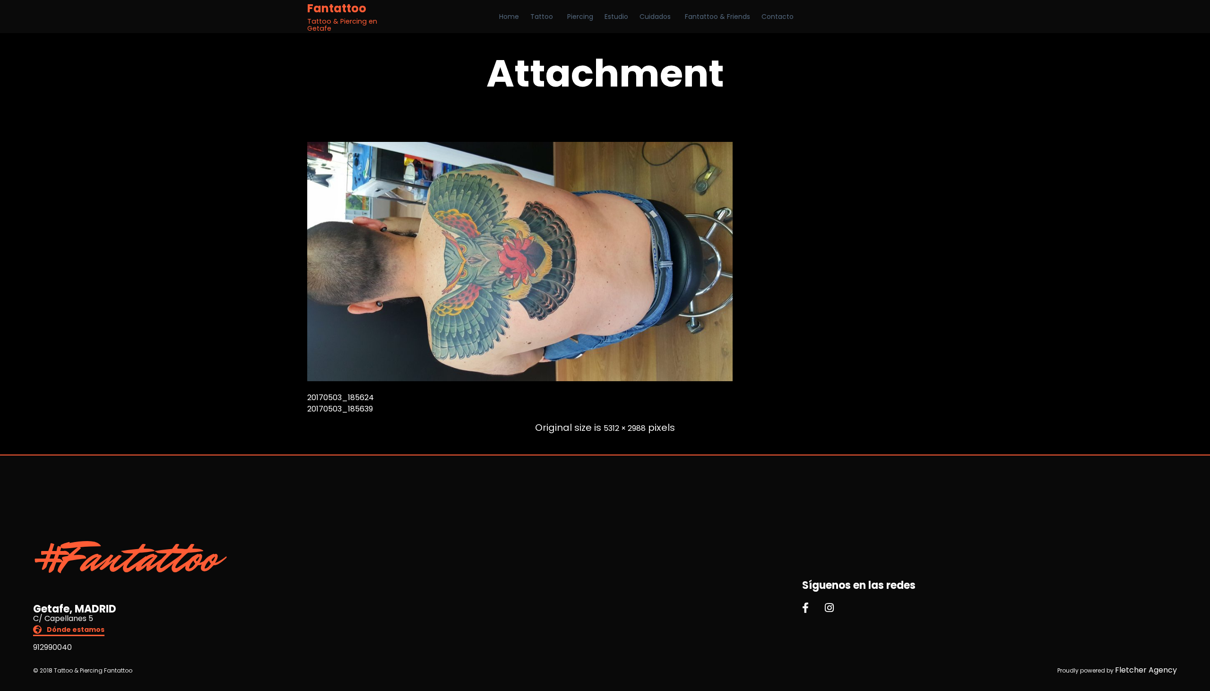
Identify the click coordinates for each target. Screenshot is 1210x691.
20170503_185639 (340, 408)
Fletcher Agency (1146, 670)
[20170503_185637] (520, 378)
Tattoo (541, 16)
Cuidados (655, 16)
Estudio (616, 16)
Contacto (777, 16)
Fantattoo (336, 8)
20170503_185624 (340, 397)
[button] (68, 630)
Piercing (580, 16)
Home (509, 16)
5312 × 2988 (625, 428)
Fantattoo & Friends (717, 16)
